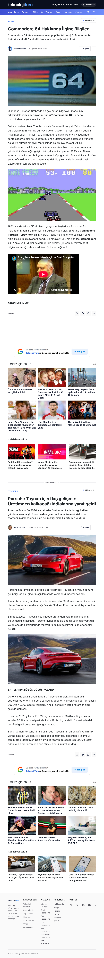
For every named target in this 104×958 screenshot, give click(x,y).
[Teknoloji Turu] (20, 4)
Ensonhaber (28, 927)
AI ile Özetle (89, 20)
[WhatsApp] (88, 313)
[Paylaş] (94, 48)
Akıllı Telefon (47, 12)
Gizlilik (56, 914)
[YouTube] (89, 905)
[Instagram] (77, 905)
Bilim (35, 12)
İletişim (57, 911)
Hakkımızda (59, 904)
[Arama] (88, 12)
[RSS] (95, 905)
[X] (71, 905)
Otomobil (26, 12)
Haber (11, 21)
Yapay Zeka (13, 12)
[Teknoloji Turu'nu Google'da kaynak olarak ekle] (52, 351)
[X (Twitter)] (77, 313)
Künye (56, 907)
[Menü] (93, 12)
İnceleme (68, 12)
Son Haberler (28, 910)
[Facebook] (82, 313)
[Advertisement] (52, 331)
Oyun (58, 12)
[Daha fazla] (94, 313)
